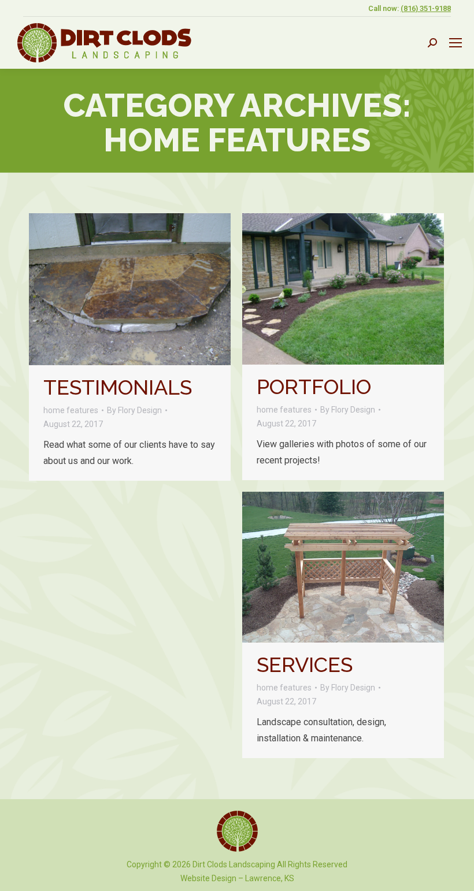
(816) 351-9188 (426, 8)
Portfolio (314, 386)
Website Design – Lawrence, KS (237, 878)
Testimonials (117, 387)
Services (305, 664)
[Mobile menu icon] (455, 43)
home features (70, 410)
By (134, 410)
